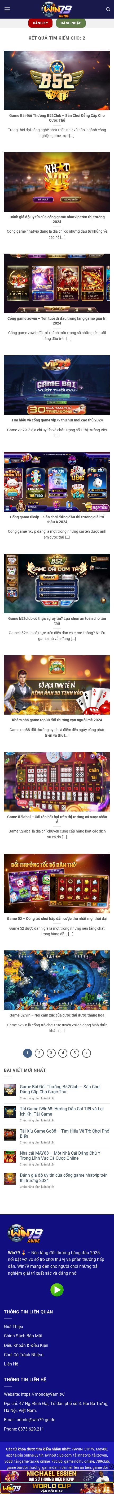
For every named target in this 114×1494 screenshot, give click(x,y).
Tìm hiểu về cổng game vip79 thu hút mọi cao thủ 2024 (57, 420)
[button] (7, 9)
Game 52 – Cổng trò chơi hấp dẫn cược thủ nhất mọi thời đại (57, 918)
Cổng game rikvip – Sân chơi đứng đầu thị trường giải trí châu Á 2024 (57, 519)
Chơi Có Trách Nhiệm (23, 1354)
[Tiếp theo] (86, 1053)
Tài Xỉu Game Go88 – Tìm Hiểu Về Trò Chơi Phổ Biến (64, 1134)
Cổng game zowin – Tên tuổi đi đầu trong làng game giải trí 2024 (57, 320)
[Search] (108, 9)
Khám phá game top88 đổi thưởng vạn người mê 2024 (57, 720)
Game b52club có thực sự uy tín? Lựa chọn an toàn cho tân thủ (57, 620)
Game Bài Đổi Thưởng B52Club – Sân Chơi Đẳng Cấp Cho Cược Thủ (57, 117)
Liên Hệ (11, 1364)
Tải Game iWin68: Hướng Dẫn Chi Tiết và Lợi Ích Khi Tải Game (62, 1111)
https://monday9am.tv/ (43, 1394)
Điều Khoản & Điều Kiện (26, 1345)
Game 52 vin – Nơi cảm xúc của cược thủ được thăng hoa (57, 1015)
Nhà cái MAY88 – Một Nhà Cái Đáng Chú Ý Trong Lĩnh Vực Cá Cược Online (60, 1156)
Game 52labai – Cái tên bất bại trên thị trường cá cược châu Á (57, 819)
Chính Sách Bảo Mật (23, 1335)
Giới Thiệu (13, 1326)
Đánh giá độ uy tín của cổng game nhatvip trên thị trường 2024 (57, 219)
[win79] (57, 9)
